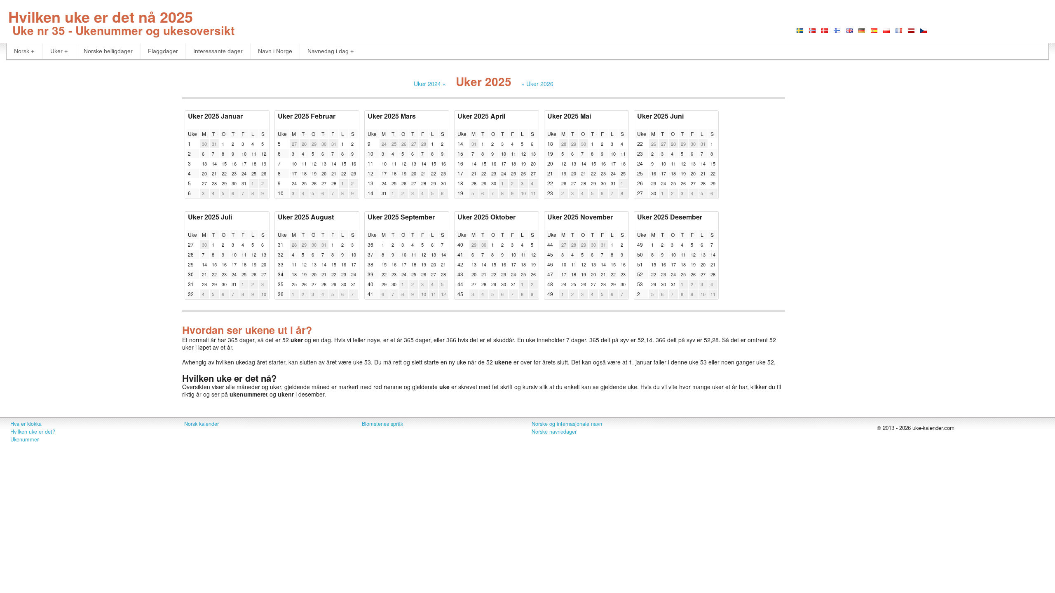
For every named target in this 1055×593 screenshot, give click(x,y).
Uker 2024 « (430, 83)
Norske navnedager (554, 431)
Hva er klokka (26, 423)
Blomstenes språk (382, 423)
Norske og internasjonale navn (567, 423)
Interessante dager (218, 51)
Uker (56, 51)
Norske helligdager (108, 51)
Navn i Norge (275, 51)
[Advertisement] (88, 125)
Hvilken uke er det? (32, 431)
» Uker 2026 (537, 83)
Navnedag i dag (328, 51)
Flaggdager (163, 51)
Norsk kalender (201, 423)
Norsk (21, 51)
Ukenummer (24, 439)
